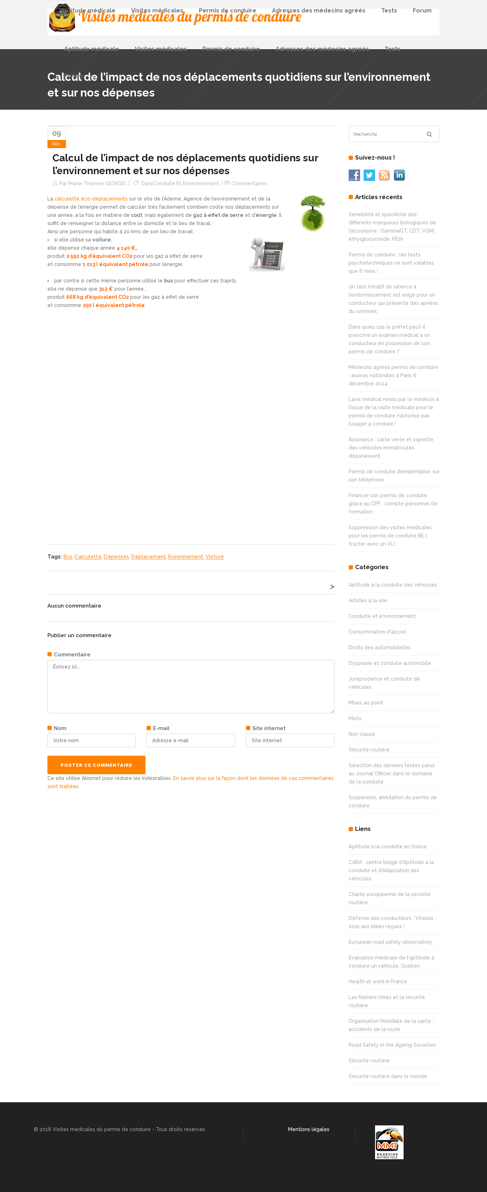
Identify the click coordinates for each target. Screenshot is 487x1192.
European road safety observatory (390, 942)
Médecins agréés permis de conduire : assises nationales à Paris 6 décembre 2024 (393, 375)
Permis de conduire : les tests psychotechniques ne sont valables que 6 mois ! (391, 263)
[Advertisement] (100, 416)
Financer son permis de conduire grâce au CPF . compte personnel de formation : (393, 504)
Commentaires (249, 183)
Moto (355, 718)
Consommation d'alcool (377, 632)
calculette (88, 556)
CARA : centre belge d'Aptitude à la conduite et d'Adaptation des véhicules (391, 870)
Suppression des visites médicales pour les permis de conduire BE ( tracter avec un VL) (390, 536)
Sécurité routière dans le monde (388, 1076)
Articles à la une (368, 600)
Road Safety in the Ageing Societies (392, 1045)
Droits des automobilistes (380, 647)
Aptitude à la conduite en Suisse (388, 846)
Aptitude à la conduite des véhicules (393, 585)
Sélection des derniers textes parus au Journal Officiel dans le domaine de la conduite (392, 773)
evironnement (186, 556)
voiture (215, 556)
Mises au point (366, 703)
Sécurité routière (369, 750)
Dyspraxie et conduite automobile (390, 663)
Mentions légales (308, 1129)
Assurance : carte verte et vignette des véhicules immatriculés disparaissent (391, 448)
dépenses (116, 556)
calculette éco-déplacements (92, 199)
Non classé (362, 734)
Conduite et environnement (186, 183)
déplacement (148, 556)
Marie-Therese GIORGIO (97, 183)
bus (67, 556)
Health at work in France (378, 981)
